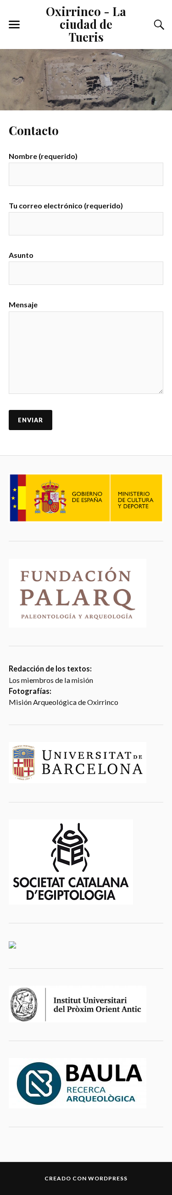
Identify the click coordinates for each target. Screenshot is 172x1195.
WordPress (108, 1178)
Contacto (34, 130)
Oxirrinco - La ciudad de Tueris (86, 23)
